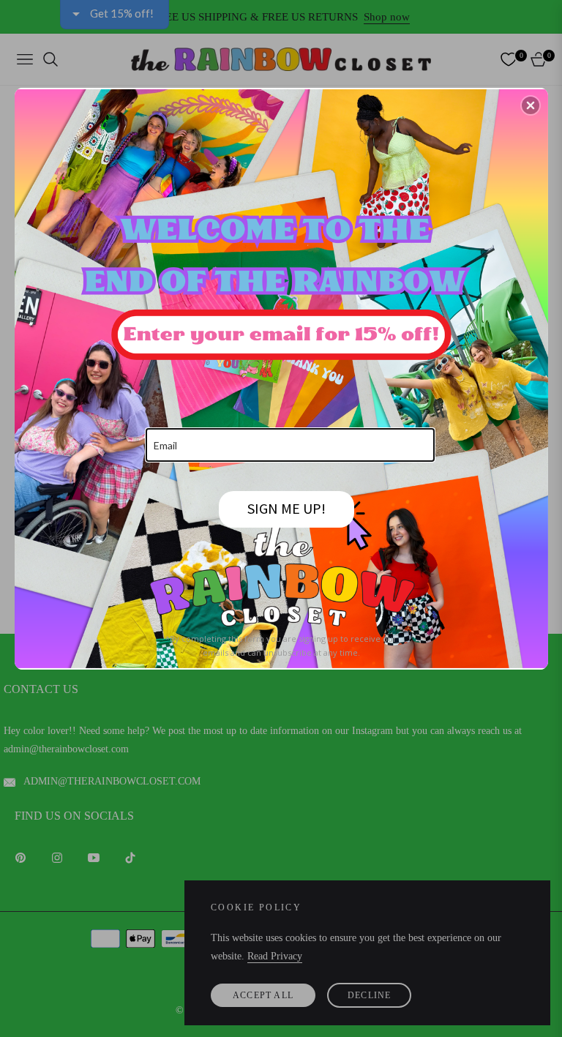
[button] (530, 105)
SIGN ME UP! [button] (286, 508)
